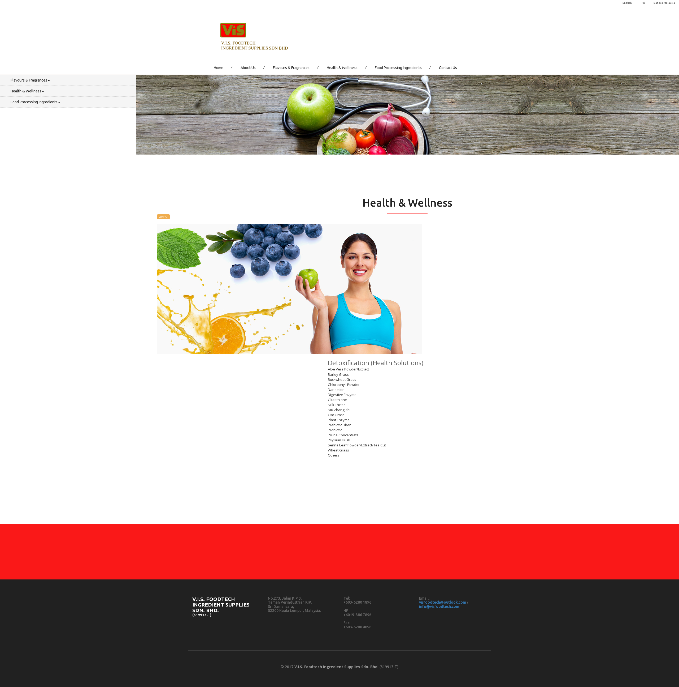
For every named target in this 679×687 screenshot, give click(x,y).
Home (218, 68)
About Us (248, 68)
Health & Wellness (342, 68)
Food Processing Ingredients (398, 68)
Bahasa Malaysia (664, 2)
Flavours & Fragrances (291, 68)
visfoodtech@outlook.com (442, 602)
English (627, 2)
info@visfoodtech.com (439, 606)
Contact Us (448, 68)
